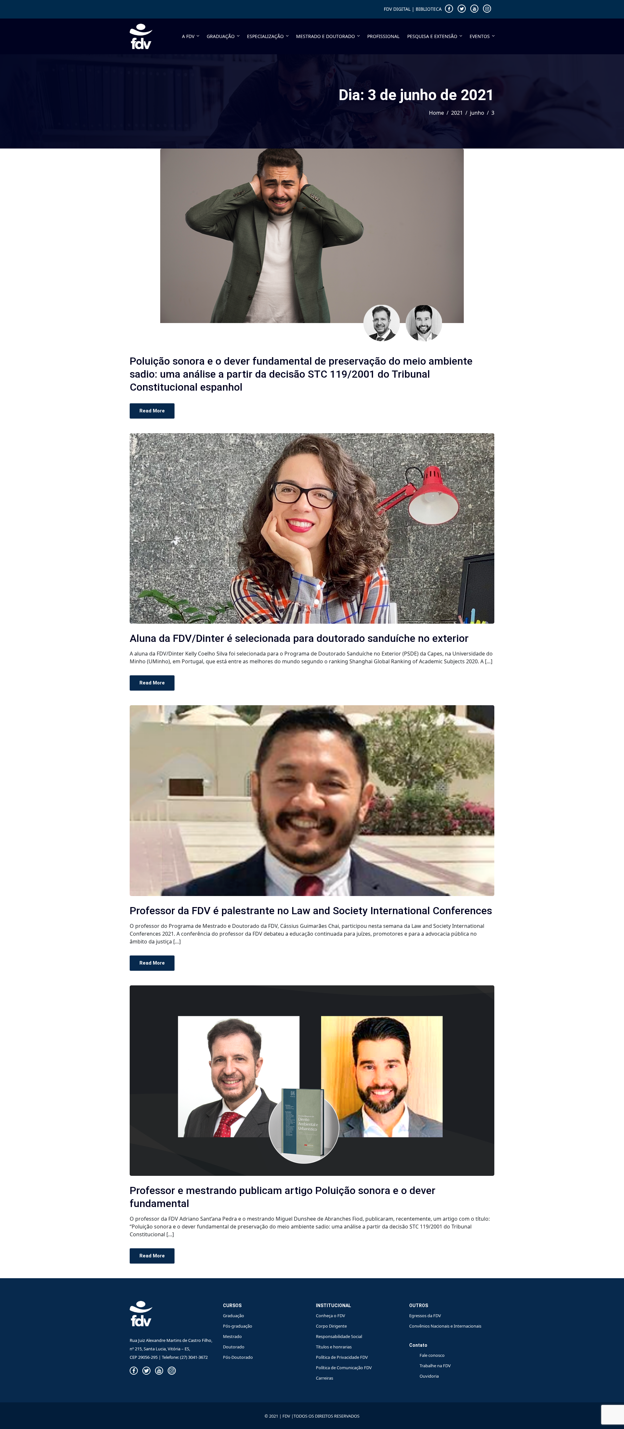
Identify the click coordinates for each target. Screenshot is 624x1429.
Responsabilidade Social (339, 1336)
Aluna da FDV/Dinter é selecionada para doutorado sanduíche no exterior (299, 638)
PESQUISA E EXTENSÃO (432, 36)
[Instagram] (487, 9)
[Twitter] (462, 9)
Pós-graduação (237, 1326)
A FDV (188, 36)
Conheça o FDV (330, 1316)
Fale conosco (432, 1355)
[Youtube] (474, 9)
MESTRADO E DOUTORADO (325, 36)
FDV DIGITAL (397, 9)
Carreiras (324, 1378)
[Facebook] (449, 9)
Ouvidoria (429, 1376)
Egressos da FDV (425, 1316)
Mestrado (232, 1336)
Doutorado (233, 1347)
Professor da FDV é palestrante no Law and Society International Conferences (311, 910)
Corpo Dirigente (331, 1326)
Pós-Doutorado (238, 1357)
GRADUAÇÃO (221, 36)
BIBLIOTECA (429, 9)
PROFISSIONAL (383, 36)
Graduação (233, 1316)
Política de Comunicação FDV (344, 1368)
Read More (152, 411)
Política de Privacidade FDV (342, 1357)
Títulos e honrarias (334, 1347)
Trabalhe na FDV (435, 1366)
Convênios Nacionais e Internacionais (445, 1326)
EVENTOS (480, 36)
